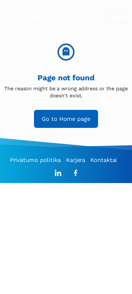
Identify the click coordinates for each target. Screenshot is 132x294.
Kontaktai (103, 159)
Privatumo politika (35, 159)
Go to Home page (66, 118)
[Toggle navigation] (119, 17)
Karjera (75, 159)
